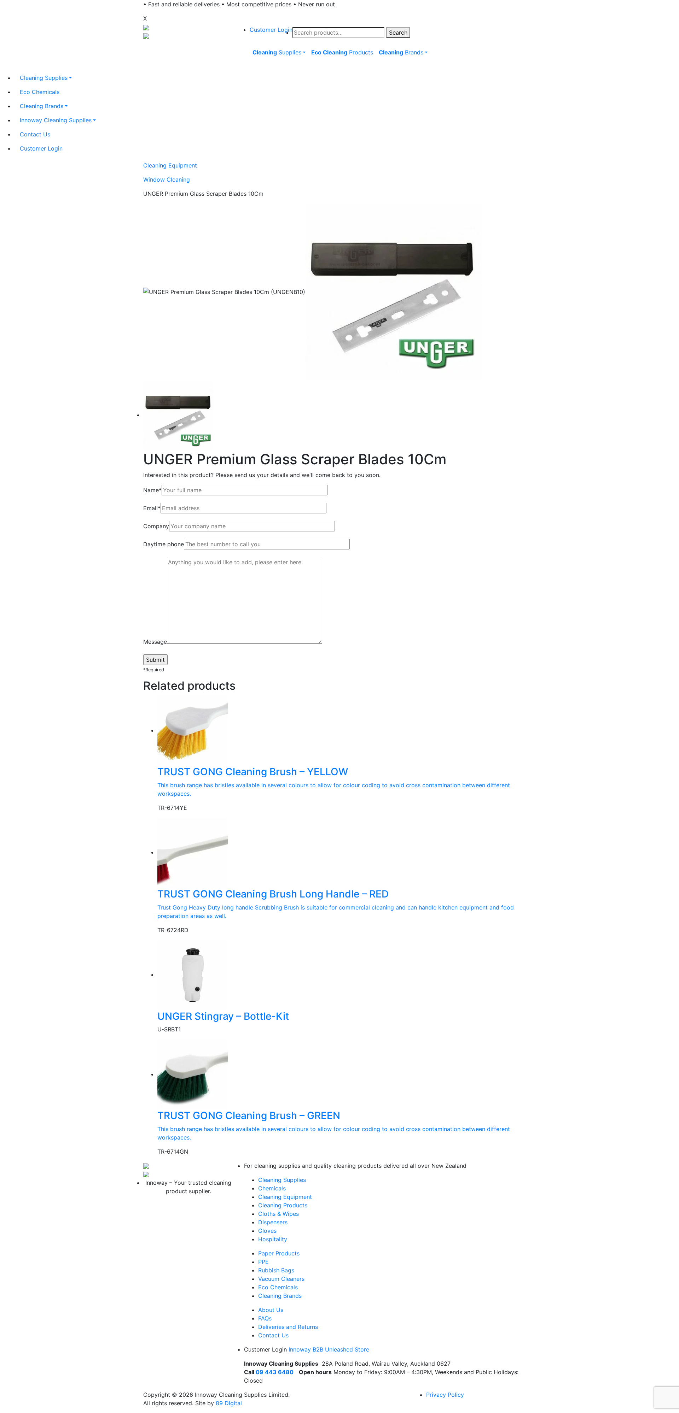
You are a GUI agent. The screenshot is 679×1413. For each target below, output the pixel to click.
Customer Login (271, 29)
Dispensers (273, 1222)
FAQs (265, 1318)
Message (155, 641)
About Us (270, 1309)
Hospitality (272, 1239)
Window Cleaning (166, 179)
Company (156, 526)
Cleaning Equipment (170, 165)
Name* (152, 490)
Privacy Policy (445, 1394)
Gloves (267, 1230)
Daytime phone (163, 544)
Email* (152, 508)
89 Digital (229, 1403)
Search (398, 32)
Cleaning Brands (280, 1295)
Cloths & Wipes (278, 1213)
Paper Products (279, 1253)
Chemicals (272, 1188)
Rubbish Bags (276, 1270)
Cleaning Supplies (282, 1179)
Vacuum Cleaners (281, 1278)
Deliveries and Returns (288, 1326)
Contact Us (273, 1335)
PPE (263, 1261)
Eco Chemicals (278, 1287)
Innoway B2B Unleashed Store (329, 1349)
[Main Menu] (248, 68)
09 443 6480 (275, 1372)
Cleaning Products (282, 1205)
